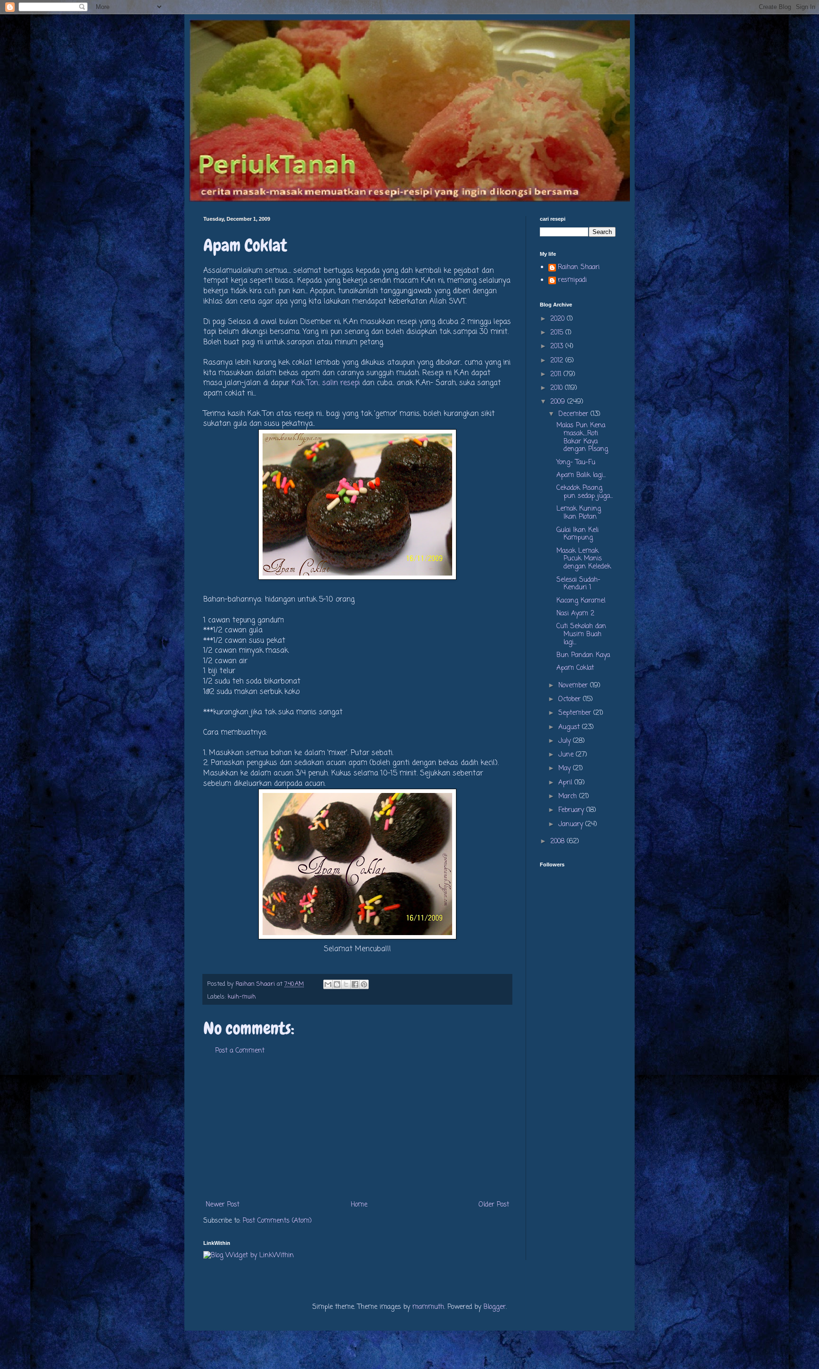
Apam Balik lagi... (581, 475)
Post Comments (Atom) (277, 1221)
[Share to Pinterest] (364, 984)
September (575, 713)
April (566, 783)
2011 (557, 374)
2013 (557, 346)
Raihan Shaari (579, 268)
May (565, 769)
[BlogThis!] (337, 984)
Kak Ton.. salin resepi (326, 383)
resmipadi (572, 281)
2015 (557, 333)
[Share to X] (346, 984)
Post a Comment (239, 1051)
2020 (558, 319)
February (572, 810)
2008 (558, 842)
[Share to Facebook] (355, 984)
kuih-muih (242, 996)
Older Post (494, 1205)
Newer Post (222, 1205)
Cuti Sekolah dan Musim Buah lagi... (581, 634)
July (565, 741)
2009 (558, 402)
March (568, 797)
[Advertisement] (357, 1128)
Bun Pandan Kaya (583, 655)
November (574, 686)
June (567, 755)
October (570, 699)
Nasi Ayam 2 (575, 614)
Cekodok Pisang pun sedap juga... (584, 492)
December (574, 414)
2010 (557, 388)
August (570, 727)
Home (359, 1205)
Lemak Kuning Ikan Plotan (578, 513)
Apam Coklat (575, 668)
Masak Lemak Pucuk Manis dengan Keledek (583, 559)
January (571, 824)
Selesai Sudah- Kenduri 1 (578, 584)
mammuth (428, 1307)
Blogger (494, 1307)
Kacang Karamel (580, 601)
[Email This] (328, 984)
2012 (557, 361)
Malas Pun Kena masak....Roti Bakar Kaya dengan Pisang (582, 437)
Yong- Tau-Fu (575, 463)
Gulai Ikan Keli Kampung (577, 534)
